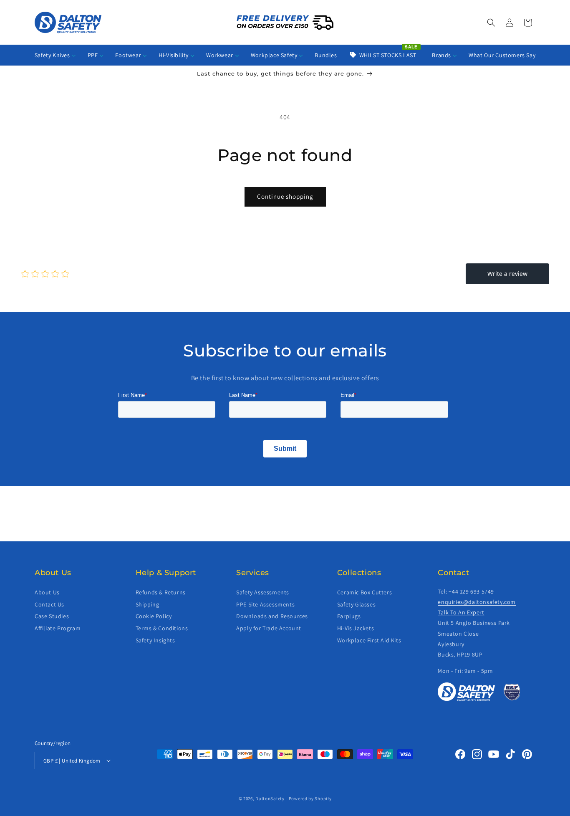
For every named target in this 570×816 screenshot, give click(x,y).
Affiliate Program (58, 628)
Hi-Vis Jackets (355, 628)
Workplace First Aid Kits (369, 640)
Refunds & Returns (161, 592)
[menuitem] (55, 55)
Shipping (147, 604)
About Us (47, 592)
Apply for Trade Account (268, 628)
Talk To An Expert (461, 612)
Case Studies (52, 616)
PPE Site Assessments (265, 604)
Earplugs (349, 616)
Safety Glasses (356, 604)
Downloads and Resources (272, 616)
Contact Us (49, 604)
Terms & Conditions (162, 628)
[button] (491, 22)
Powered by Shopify (310, 798)
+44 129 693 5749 (471, 591)
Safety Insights (155, 640)
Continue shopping (285, 196)
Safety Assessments (262, 592)
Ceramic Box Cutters (364, 592)
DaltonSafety (269, 798)
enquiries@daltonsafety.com (477, 602)
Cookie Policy (154, 616)
